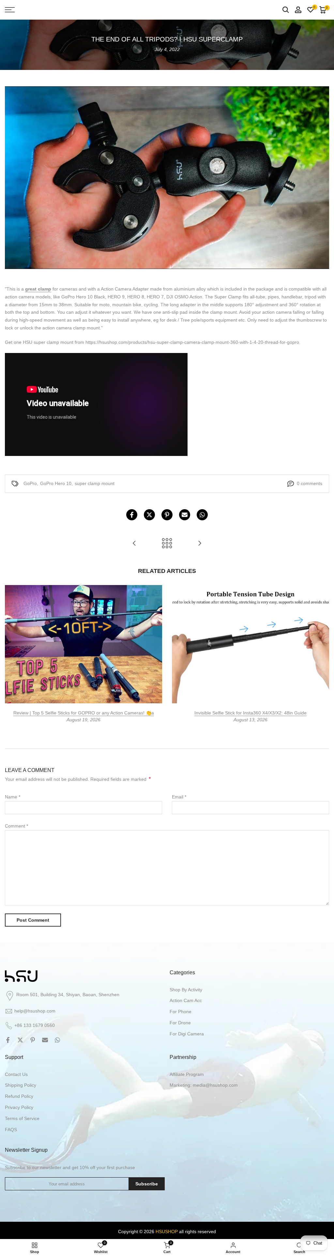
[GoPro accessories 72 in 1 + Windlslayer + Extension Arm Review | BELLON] (199, 544)
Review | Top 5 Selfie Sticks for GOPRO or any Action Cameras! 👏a (83, 712)
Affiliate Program (187, 1074)
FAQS (11, 1129)
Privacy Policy (19, 1107)
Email (179, 796)
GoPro (30, 483)
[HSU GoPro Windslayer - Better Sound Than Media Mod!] (134, 544)
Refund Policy (19, 1096)
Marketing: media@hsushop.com (204, 1085)
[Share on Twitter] (149, 514)
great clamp (38, 289)
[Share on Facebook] (131, 514)
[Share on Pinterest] (167, 514)
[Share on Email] (184, 514)
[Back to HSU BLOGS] (167, 544)
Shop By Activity (186, 989)
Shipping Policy (20, 1085)
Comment (16, 826)
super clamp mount (94, 483)
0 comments (309, 483)
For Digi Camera (187, 1033)
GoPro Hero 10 (55, 483)
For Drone (180, 1022)
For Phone (180, 1011)
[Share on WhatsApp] (202, 514)
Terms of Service (22, 1118)
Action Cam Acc (186, 1000)
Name (12, 796)
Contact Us (16, 1074)
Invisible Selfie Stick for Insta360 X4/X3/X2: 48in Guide (250, 712)
